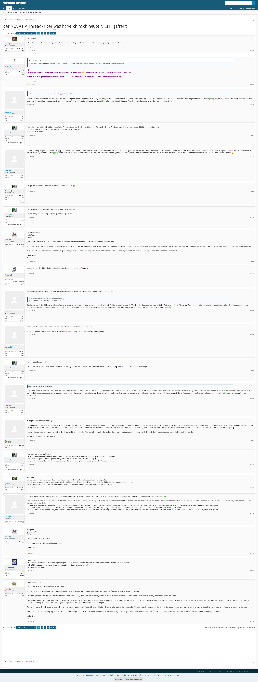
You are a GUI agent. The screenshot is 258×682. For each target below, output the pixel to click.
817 (23, 283)
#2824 (252, 135)
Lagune (8, 112)
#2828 (252, 261)
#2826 (252, 191)
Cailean (8, 441)
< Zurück (19, 33)
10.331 (22, 118)
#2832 (252, 370)
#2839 (252, 571)
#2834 (252, 440)
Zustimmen (119, 679)
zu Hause (21, 355)
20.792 (22, 138)
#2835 (252, 464)
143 (42, 33)
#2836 (252, 488)
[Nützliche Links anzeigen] (253, 20)
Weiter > (53, 33)
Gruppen (22, 8)
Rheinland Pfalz (20, 285)
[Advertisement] (129, 644)
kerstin (8, 240)
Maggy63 (8, 132)
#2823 (252, 104)
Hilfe (214, 671)
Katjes (7, 483)
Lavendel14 (9, 347)
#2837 (252, 513)
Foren (9, 8)
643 (23, 246)
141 (35, 33)
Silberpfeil (43, 30)
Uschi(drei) (9, 44)
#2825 (252, 156)
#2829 (252, 273)
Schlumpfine (10, 567)
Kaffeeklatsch (23, 30)
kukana (8, 66)
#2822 (252, 85)
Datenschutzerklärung (244, 671)
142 (38, 33)
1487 (48, 33)
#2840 (252, 622)
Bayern (22, 120)
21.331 (22, 489)
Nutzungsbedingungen (226, 671)
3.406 (22, 50)
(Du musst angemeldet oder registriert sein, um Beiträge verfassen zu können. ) (229, 628)
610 (23, 447)
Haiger (22, 575)
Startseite (200, 671)
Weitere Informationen (133, 679)
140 (31, 33)
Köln (22, 74)
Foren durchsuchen (10, 12)
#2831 (252, 335)
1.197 (22, 573)
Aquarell (8, 275)
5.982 (22, 353)
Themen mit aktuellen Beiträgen (30, 12)
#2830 (252, 311)
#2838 (252, 553)
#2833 (252, 399)
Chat (15, 8)
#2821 (252, 51)
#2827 (252, 217)
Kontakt (209, 671)
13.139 (22, 72)
